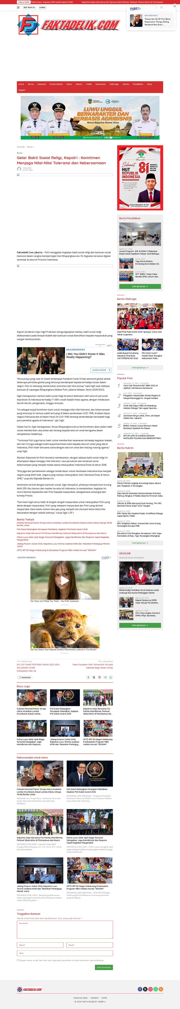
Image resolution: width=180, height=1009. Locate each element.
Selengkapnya (139, 286)
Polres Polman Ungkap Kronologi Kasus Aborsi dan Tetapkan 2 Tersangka (139, 484)
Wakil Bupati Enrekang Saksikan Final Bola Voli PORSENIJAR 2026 (127, 356)
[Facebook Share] (88, 677)
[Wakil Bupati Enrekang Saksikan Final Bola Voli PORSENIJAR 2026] (127, 345)
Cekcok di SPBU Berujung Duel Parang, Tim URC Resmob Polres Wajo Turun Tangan (139, 504)
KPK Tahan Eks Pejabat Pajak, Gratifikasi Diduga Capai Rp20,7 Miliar (140, 514)
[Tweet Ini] (94, 677)
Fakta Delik (27, 168)
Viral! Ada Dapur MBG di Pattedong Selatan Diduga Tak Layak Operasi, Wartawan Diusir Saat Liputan (140, 406)
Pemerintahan (56, 84)
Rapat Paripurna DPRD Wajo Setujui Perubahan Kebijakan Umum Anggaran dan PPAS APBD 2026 (147, 601)
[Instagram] (150, 989)
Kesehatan (101, 84)
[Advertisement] (90, 60)
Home (21, 84)
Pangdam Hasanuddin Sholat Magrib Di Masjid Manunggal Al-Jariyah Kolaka (141, 396)
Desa (149, 84)
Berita (31, 84)
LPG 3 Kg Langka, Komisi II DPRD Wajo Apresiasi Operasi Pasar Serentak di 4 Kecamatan (147, 614)
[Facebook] (140, 989)
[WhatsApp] (155, 989)
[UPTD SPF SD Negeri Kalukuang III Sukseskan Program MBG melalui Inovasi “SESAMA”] (98, 728)
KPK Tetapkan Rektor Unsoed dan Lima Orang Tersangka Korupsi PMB (139, 524)
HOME (104, 998)
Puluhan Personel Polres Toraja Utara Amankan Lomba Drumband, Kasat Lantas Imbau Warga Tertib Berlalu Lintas (64, 524)
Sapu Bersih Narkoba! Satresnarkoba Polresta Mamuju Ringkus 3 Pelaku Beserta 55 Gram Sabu (140, 494)
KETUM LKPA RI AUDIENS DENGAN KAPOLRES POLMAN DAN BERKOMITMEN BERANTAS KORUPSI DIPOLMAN (142, 437)
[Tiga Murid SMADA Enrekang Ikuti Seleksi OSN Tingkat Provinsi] (126, 263)
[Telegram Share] (105, 677)
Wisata (125, 84)
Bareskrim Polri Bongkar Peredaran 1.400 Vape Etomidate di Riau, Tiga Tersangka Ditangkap (139, 534)
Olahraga (114, 84)
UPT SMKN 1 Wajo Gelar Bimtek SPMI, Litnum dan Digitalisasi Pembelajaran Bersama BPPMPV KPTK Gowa (147, 275)
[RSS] (161, 989)
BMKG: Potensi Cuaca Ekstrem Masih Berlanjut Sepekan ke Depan (140, 427)
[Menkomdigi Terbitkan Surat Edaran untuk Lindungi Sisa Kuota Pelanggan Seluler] (140, 573)
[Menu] (19, 7)
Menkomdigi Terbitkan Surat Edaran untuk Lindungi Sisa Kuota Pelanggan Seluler (139, 591)
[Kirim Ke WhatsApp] (111, 677)
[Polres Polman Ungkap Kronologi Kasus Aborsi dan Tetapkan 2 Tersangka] (140, 465)
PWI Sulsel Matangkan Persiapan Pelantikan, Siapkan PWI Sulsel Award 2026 (52, 529)
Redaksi (94, 998)
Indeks (42, 7)
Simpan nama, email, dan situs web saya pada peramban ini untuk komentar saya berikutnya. (61, 960)
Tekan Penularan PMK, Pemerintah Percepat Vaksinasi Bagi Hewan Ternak (92, 664)
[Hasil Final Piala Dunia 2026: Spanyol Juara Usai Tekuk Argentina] (140, 316)
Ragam (22, 90)
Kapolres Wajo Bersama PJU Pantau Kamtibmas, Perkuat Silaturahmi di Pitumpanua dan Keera (88, 2)
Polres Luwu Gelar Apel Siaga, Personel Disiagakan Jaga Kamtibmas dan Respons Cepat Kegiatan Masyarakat (63, 538)
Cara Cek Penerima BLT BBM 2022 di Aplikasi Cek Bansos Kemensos (140, 386)
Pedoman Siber (81, 998)
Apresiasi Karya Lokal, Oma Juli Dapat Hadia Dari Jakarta (141, 416)
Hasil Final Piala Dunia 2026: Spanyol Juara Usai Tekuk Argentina (139, 333)
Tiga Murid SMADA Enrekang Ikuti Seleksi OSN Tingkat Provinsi (147, 262)
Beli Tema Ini (29, 7)
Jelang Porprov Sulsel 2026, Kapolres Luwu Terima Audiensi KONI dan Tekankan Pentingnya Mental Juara (63, 545)
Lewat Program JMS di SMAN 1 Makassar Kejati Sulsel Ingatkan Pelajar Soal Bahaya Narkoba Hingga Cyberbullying (139, 252)
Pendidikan (138, 84)
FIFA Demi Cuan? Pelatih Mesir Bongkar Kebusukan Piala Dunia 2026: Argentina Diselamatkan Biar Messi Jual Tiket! (152, 356)
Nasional (42, 84)
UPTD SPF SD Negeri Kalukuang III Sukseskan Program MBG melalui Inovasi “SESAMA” (56, 550)
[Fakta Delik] (69, 24)
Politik (89, 84)
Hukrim (79, 84)
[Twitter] (145, 989)
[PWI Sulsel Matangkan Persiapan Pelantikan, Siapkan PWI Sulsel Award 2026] (65, 697)
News (69, 84)
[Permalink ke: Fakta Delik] (19, 168)
